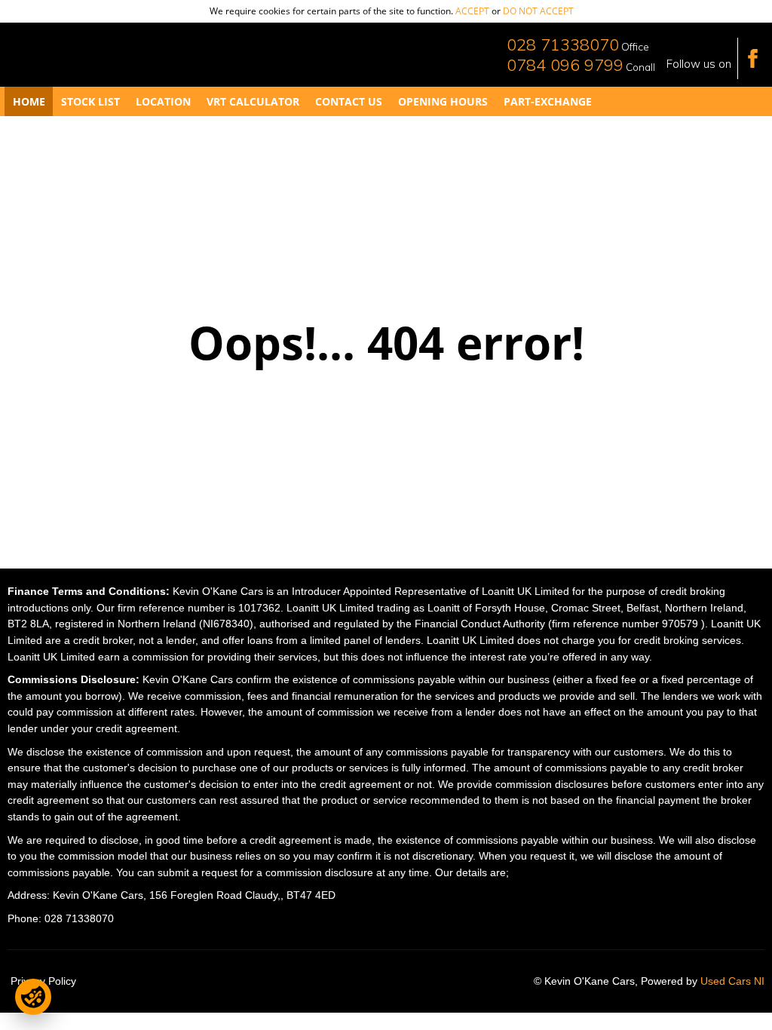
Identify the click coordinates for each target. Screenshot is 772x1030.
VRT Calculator (253, 101)
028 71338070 (563, 44)
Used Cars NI (732, 981)
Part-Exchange (548, 101)
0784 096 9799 (565, 64)
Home (29, 101)
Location (163, 101)
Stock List (90, 101)
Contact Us (348, 101)
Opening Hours (443, 101)
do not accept (538, 11)
